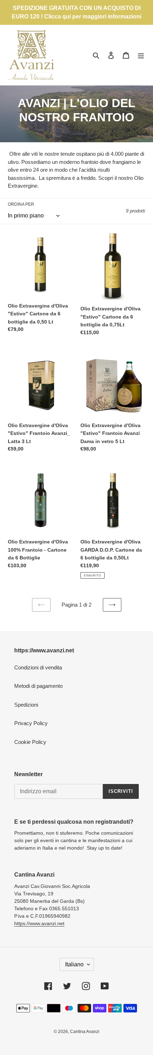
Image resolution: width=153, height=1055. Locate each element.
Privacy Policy (31, 723)
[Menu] (140, 55)
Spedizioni (26, 705)
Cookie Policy (30, 742)
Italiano (74, 964)
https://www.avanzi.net (39, 923)
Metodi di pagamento (38, 686)
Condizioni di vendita (38, 667)
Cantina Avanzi (84, 1031)
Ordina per (21, 204)
